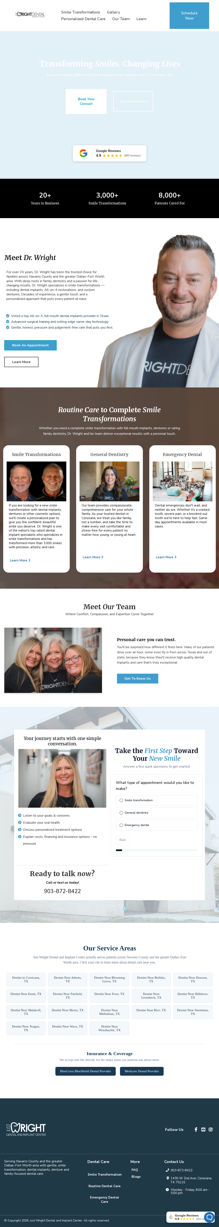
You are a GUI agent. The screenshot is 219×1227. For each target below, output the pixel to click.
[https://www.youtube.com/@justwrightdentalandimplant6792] (203, 1129)
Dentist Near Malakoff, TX (26, 1012)
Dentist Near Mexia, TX (68, 1010)
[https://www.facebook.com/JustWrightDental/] (197, 1129)
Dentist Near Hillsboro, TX (193, 995)
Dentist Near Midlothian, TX (109, 1012)
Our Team (121, 18)
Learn (141, 18)
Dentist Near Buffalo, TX (151, 979)
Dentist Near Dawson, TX (193, 979)
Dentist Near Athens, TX (67, 979)
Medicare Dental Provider (142, 1071)
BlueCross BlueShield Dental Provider (85, 1071)
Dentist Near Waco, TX (67, 1026)
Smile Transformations (80, 12)
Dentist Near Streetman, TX (193, 1012)
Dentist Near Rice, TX (151, 1010)
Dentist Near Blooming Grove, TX (109, 979)
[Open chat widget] (209, 1217)
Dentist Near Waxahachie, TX (109, 1028)
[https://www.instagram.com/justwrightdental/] (211, 1129)
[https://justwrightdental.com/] (30, 14)
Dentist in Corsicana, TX (26, 979)
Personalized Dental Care (83, 18)
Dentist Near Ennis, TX (25, 994)
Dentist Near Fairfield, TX (68, 995)
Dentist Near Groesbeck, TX (151, 995)
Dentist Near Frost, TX (109, 994)
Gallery (113, 12)
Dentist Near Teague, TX (26, 1028)
